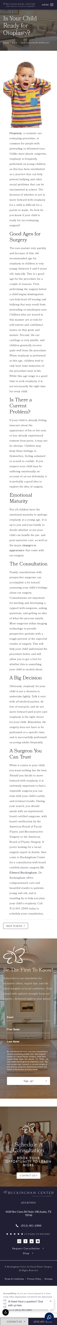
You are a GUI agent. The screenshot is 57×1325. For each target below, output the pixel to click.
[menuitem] (19, 1241)
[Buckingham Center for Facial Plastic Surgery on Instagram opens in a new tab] (19, 1241)
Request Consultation (26, 1248)
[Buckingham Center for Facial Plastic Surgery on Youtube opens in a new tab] (32, 1241)
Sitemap (48, 1279)
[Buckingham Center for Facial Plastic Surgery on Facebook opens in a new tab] (25, 1241)
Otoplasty (16, 133)
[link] (28, 1226)
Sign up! (29, 1081)
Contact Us (28, 1175)
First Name (13, 1029)
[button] (5, 1312)
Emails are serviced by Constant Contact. (27, 1070)
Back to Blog (14, 925)
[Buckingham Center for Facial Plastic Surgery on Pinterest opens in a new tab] (38, 1241)
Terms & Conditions (14, 1279)
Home (6, 43)
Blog (14, 43)
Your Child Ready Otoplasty (35, 43)
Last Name (13, 1041)
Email (10, 1017)
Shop (26, 1253)
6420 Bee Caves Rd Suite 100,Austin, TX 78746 (28, 1214)
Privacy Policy (34, 1279)
